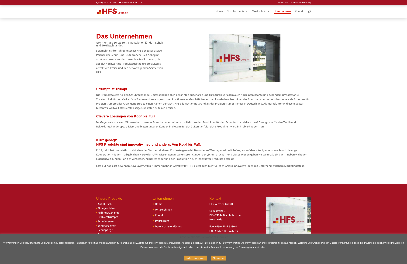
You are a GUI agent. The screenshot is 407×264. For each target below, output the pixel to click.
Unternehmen (163, 209)
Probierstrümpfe (108, 217)
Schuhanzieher (107, 225)
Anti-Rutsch (105, 204)
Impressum (283, 2)
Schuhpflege (105, 230)
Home (158, 204)
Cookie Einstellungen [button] (195, 258)
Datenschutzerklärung (301, 2)
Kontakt (160, 215)
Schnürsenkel (106, 221)
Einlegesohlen (106, 208)
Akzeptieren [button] (218, 258)
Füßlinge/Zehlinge (108, 212)
